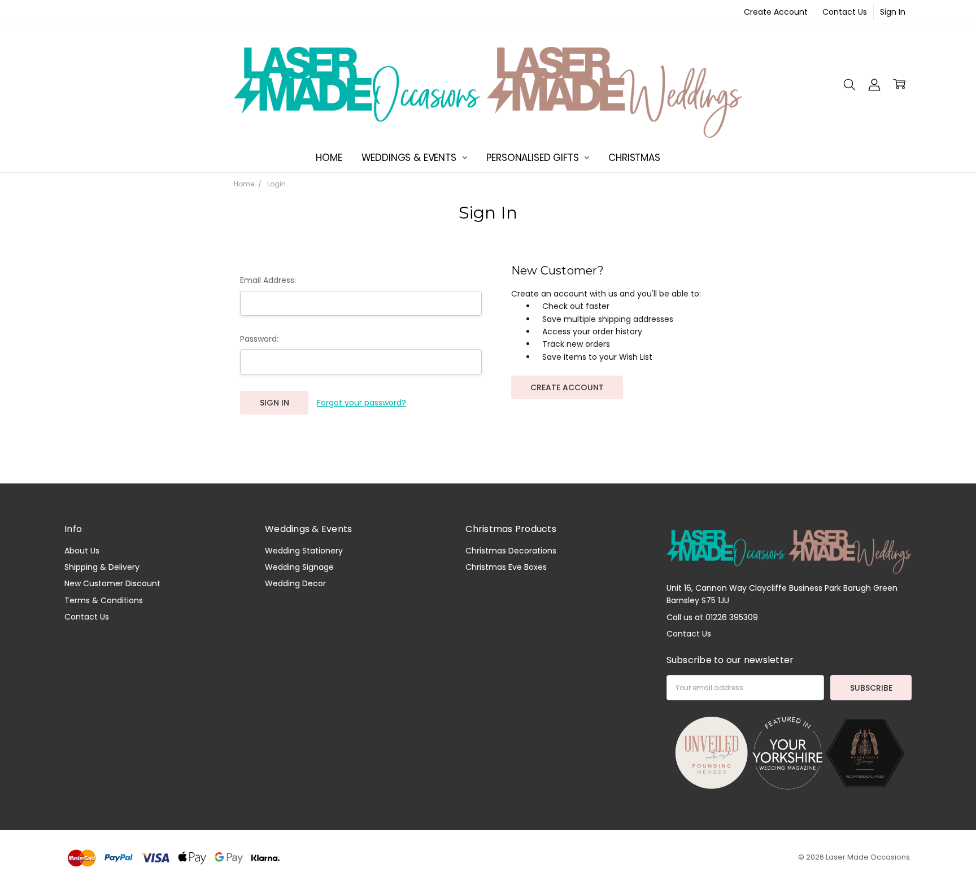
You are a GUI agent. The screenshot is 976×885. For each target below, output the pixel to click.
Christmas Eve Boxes (506, 567)
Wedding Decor (295, 583)
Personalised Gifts (534, 157)
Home (329, 157)
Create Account (776, 12)
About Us (81, 550)
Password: (259, 339)
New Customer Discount (112, 583)
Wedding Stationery (304, 550)
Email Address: (268, 280)
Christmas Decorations (510, 550)
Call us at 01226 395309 (712, 617)
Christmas (634, 157)
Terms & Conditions (103, 600)
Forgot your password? (361, 402)
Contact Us (844, 12)
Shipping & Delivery (102, 567)
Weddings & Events (410, 157)
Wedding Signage (299, 567)
